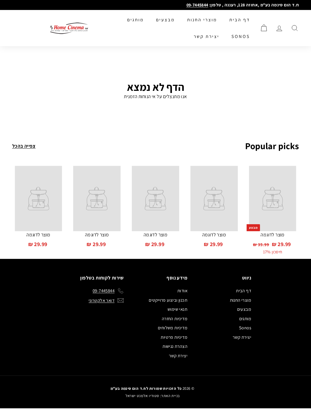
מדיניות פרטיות (174, 337)
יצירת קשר (206, 36)
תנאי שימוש (177, 309)
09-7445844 (197, 5)
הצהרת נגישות (174, 346)
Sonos (240, 36)
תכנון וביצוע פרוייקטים (168, 300)
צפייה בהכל (24, 146)
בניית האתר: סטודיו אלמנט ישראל (152, 395)
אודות (182, 290)
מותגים (135, 19)
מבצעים (165, 19)
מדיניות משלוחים (172, 328)
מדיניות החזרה (174, 318)
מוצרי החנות (202, 19)
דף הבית (239, 19)
